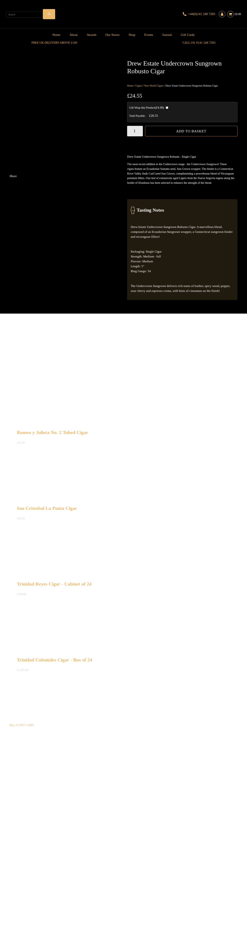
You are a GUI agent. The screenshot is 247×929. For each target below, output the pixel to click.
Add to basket (191, 131)
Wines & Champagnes (47, 897)
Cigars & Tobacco (21, 897)
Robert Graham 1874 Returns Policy (115, 902)
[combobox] (24, 15)
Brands (111, 897)
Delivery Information (23, 902)
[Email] (37, 233)
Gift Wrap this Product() (146, 107)
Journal (167, 35)
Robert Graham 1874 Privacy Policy (162, 902)
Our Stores (112, 35)
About (73, 35)
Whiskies (67, 897)
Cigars (138, 85)
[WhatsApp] (37, 262)
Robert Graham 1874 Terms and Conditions (64, 902)
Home (56, 35)
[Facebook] (91, 204)
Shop (132, 35)
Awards (91, 35)
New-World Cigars (153, 85)
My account (192, 902)
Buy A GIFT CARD (22, 725)
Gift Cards (188, 35)
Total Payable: (137, 115)
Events (148, 35)
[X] (37, 204)
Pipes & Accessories (94, 897)
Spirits (77, 897)
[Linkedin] (91, 233)
